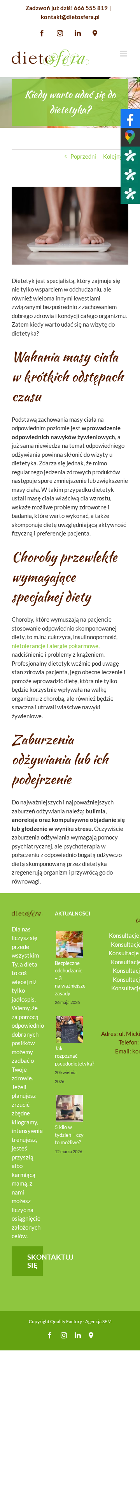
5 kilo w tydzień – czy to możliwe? (69, 1134)
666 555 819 (91, 7)
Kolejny (112, 156)
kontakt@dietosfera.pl (70, 16)
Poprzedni (83, 156)
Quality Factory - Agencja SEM (81, 1321)
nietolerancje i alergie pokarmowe (55, 645)
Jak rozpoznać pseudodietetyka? (74, 1056)
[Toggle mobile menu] (124, 53)
